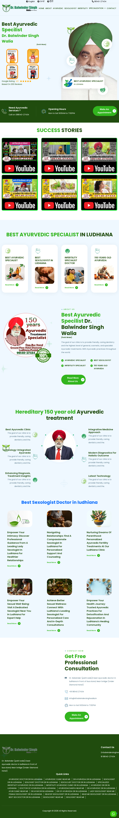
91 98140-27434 (108, 756)
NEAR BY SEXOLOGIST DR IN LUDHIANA (62, 794)
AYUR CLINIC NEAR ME (19, 791)
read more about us (73, 379)
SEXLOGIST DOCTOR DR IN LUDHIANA (41, 782)
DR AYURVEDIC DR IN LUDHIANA (101, 788)
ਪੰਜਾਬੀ (42, 1)
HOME (41, 8)
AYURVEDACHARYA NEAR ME (72, 788)
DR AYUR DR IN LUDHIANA (42, 791)
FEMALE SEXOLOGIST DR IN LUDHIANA (26, 794)
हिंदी (51, 1)
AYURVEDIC (58, 8)
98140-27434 (100, 1)
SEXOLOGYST (70, 8)
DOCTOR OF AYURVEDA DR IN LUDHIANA (38, 788)
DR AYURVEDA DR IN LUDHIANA (87, 779)
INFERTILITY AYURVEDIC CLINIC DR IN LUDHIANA (67, 785)
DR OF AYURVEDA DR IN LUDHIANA (72, 791)
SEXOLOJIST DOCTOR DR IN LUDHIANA (78, 782)
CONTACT (111, 8)
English (31, 1)
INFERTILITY (83, 8)
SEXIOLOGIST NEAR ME (53, 797)
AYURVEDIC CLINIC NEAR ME (58, 779)
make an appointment (104, 111)
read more (9, 285)
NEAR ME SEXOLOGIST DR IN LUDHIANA (99, 794)
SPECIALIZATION (96, 8)
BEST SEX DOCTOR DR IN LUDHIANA (25, 797)
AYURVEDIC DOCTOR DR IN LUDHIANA (26, 779)
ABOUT (48, 8)
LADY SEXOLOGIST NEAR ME (102, 791)
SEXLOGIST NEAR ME (75, 797)
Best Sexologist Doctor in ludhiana (59, 502)
